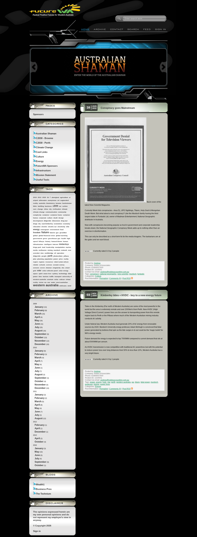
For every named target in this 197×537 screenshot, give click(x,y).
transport (58, 276)
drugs (35, 224)
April (37, 317)
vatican (62, 279)
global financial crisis (47, 235)
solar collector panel (50, 271)
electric (44, 226)
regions (41, 262)
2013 (39, 438)
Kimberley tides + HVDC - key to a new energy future (131, 295)
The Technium (43, 493)
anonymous (52, 200)
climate (64, 209)
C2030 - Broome (44, 138)
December (40, 344)
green (45, 238)
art (58, 200)
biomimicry (50, 203)
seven (42, 268)
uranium (50, 279)
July (37, 327)
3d (48, 197)
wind (69, 286)
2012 (39, 197)
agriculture (64, 197)
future (45, 232)
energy (36, 229)
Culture (40, 156)
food (61, 229)
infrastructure (38, 244)
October (39, 337)
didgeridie (47, 221)
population (48, 259)
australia (42, 203)
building (41, 206)
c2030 (55, 206)
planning (40, 259)
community (62, 212)
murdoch (57, 250)
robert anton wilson (61, 262)
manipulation (60, 247)
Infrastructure (43, 170)
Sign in (37, 531)
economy (66, 224)
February (39, 310)
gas (57, 232)
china (46, 209)
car (60, 206)
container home (56, 215)
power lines (105, 384)
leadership (50, 247)
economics (58, 224)
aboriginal (55, 197)
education (36, 226)
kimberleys (64, 244)
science (49, 265)
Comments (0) (115, 278)
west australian (62, 282)
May (37, 320)
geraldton (63, 232)
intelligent (48, 244)
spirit (40, 273)
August (38, 330)
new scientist (122, 274)
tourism (45, 276)
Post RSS (127, 278)
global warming (61, 235)
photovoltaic (58, 256)
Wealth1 (40, 484)
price (61, 259)
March (38, 313)
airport (35, 200)
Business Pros (44, 489)
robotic (35, 265)
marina (68, 247)
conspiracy (94, 274)
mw (108, 382)
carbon (65, 206)
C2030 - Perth (43, 142)
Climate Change (44, 147)
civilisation (57, 209)
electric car (52, 226)
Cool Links (41, 152)
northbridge (49, 253)
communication (51, 212)
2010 (35, 197)
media (35, 250)
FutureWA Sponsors (47, 166)
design (61, 218)
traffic (51, 276)
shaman (49, 268)
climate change (39, 212)
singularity (57, 268)
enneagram (44, 229)
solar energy (63, 271)
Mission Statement (46, 175)
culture (49, 218)
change (40, 209)
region (35, 262)
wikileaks (63, 286)
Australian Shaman (46, 133)
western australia (45, 285)
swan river (47, 273)
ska (63, 268)
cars (34, 209)
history (47, 241)
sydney (55, 273)
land (43, 247)
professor (89, 384)
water (53, 282)
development (38, 221)
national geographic (108, 274)
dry (39, 224)
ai (69, 197)
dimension (56, 221)
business (48, 206)
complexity (37, 215)
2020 (44, 197)
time (40, 276)
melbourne (43, 250)
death (55, 218)
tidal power (145, 382)
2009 (41, 324)
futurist (52, 232)
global (35, 235)
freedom (36, 232)
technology (63, 273)
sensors (36, 268)
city (50, 209)
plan (34, 259)
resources (49, 262)
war (48, 282)
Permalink (103, 278)
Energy (40, 161)
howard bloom (56, 241)
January (39, 307)
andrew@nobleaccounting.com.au (114, 272)
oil (55, 253)
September (40, 334)
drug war (64, 221)
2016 (41, 455)
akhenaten (43, 200)
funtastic (140, 274)
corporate (42, 218)
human (65, 241)
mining (50, 250)
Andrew (97, 263)
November (40, 340)
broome (58, 203)
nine (42, 253)
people (44, 256)
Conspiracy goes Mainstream (118, 108)
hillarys (41, 241)
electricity (61, 226)
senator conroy (58, 265)
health (63, 238)
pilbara (66, 256)
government (37, 238)
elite (67, 226)
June (37, 323)
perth (50, 256)
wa (45, 282)
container (45, 215)
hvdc (105, 382)
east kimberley (47, 224)
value (56, 279)
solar (39, 271)
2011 (40, 405)
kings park (37, 247)
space (35, 273)
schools (42, 265)
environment (54, 229)
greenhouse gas (54, 238)
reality (66, 259)
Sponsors (38, 114)
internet (55, 244)
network (64, 250)
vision (41, 282)
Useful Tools (42, 179)
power (55, 259)
